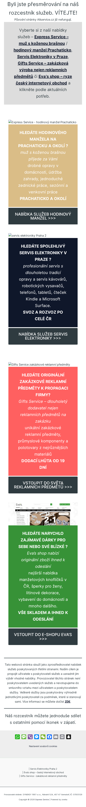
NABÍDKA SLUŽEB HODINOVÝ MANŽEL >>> (43, 216)
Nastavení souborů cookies (43, 746)
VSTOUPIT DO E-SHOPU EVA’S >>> (43, 636)
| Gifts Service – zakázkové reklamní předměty (43, 776)
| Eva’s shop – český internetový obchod (43, 772)
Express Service (42, 799)
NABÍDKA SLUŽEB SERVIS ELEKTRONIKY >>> (43, 336)
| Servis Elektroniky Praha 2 (43, 768)
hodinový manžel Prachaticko (42, 50)
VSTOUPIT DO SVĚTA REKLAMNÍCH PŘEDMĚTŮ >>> (43, 485)
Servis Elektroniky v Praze (42, 56)
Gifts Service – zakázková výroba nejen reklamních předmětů (41, 70)
